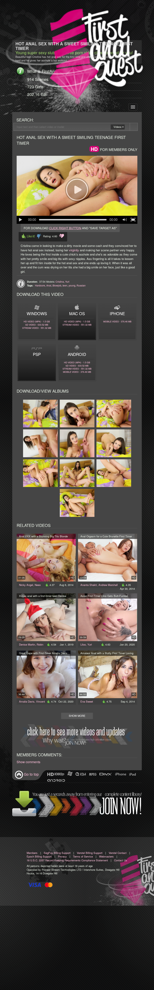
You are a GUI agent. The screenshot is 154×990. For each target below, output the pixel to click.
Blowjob (57, 285)
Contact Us (120, 860)
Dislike (39, 236)
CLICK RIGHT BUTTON (65, 228)
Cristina (60, 281)
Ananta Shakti (88, 585)
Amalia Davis (26, 701)
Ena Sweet (86, 701)
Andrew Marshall (108, 585)
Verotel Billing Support (89, 853)
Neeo (38, 585)
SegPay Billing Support (57, 853)
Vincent (40, 701)
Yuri (67, 281)
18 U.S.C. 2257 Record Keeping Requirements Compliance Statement (67, 860)
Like (28, 236)
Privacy (62, 856)
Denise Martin (27, 644)
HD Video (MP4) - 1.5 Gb (37, 321)
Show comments (28, 762)
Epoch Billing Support (39, 856)
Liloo (83, 644)
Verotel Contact (118, 853)
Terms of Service (83, 856)
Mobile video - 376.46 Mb (117, 321)
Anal (48, 285)
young (72, 285)
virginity (74, 250)
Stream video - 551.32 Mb (36, 327)
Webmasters (106, 856)
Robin (40, 644)
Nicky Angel (26, 585)
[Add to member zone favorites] (61, 235)
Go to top (31, 774)
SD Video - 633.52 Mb (36, 324)
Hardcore (40, 285)
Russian (81, 285)
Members (32, 853)
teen (65, 285)
